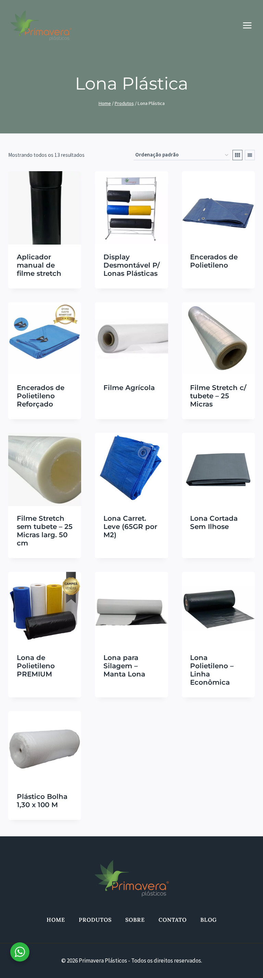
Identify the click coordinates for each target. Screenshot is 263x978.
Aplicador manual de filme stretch (39, 265)
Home (56, 919)
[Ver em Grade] (237, 155)
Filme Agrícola (129, 388)
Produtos (95, 919)
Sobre (135, 919)
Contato (173, 919)
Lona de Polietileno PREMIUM (36, 665)
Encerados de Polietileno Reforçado (40, 396)
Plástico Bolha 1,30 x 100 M (42, 800)
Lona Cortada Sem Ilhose (214, 522)
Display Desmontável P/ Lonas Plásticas (131, 265)
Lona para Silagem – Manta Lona (124, 665)
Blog (208, 919)
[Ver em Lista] (250, 155)
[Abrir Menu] (250, 26)
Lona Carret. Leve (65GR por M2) (130, 526)
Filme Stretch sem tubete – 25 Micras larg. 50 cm (45, 530)
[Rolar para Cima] (241, 964)
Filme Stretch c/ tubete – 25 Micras (218, 396)
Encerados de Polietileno (214, 261)
